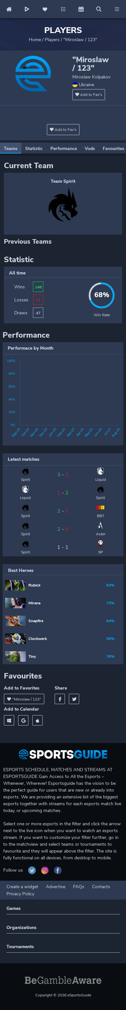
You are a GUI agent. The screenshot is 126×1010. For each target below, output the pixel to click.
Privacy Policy (20, 894)
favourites (113, 148)
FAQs (78, 887)
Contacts (101, 887)
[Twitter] (74, 699)
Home (35, 40)
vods (90, 148)
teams (10, 148)
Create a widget (22, 887)
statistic (34, 148)
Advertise (55, 887)
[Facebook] (60, 699)
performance (63, 148)
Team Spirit (63, 181)
